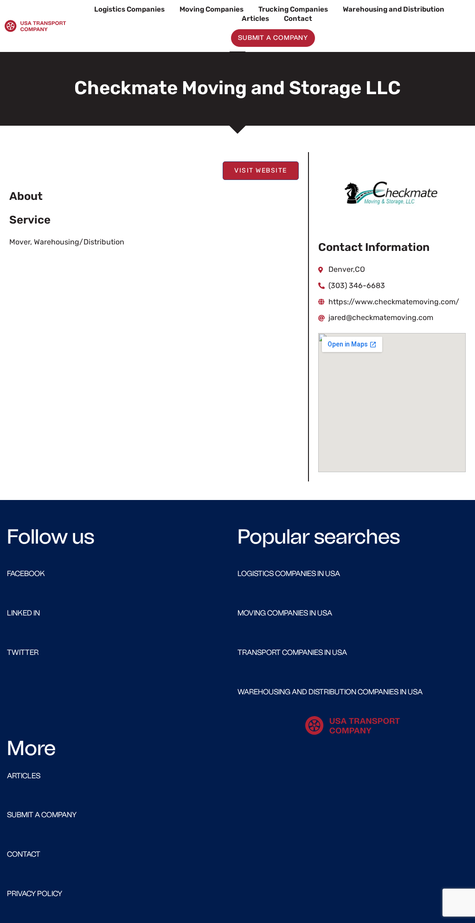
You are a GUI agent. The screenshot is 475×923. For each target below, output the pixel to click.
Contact (298, 18)
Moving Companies (212, 9)
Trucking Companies (293, 9)
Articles (255, 18)
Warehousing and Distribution (393, 9)
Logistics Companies (129, 9)
